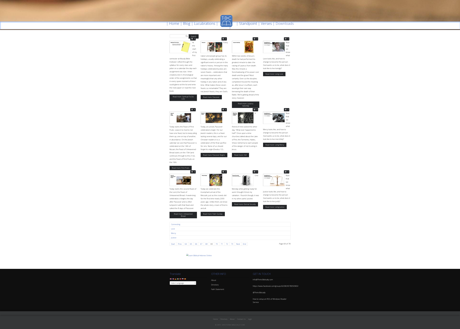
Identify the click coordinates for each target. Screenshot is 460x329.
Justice (173, 237)
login (250, 319)
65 (191, 244)
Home (174, 23)
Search (193, 36)
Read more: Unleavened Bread (183, 215)
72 (227, 244)
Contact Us (241, 319)
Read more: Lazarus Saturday (245, 104)
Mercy (173, 233)
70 (217, 244)
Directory (215, 284)
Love (173, 229)
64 (186, 244)
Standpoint (248, 23)
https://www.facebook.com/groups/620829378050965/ (275, 286)
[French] (173, 279)
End (244, 244)
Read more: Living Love (274, 74)
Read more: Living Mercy (274, 145)
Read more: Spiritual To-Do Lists (183, 97)
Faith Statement (217, 289)
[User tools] (193, 38)
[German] (175, 279)
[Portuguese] (180, 279)
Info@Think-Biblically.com (263, 279)
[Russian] (183, 279)
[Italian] (178, 279)
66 (196, 244)
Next (238, 244)
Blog (186, 23)
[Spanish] (185, 279)
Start (173, 244)
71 (222, 244)
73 (232, 244)
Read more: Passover (211, 97)
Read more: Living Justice (274, 207)
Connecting (175, 224)
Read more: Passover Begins (214, 155)
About (213, 280)
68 (206, 244)
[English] (171, 279)
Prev (180, 244)
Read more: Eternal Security (245, 204)
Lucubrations (204, 23)
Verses (266, 23)
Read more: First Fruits (180, 168)
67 (201, 244)
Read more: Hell (240, 155)
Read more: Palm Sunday (212, 214)
